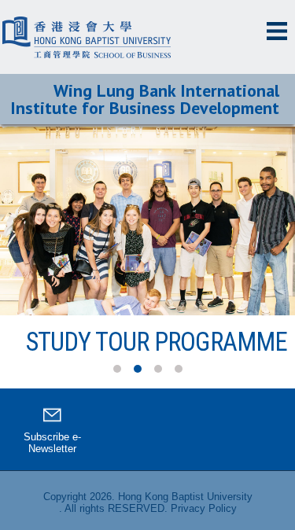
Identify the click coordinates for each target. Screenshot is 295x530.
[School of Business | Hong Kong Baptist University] (90, 20)
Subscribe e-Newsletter (52, 443)
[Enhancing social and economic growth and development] (147, 221)
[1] (117, 369)
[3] (158, 369)
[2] (138, 369)
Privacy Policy (204, 508)
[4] (179, 369)
